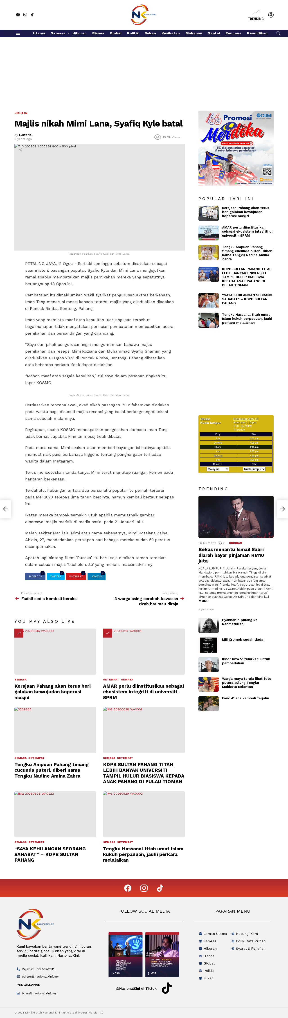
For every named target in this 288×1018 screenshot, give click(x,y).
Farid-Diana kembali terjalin (245, 698)
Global (116, 33)
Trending (256, 19)
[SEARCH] (278, 33)
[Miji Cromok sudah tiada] (208, 645)
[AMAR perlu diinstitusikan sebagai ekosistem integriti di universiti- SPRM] (144, 652)
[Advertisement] (144, 70)
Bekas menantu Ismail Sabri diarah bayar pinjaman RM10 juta (231, 555)
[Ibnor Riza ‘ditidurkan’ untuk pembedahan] (208, 664)
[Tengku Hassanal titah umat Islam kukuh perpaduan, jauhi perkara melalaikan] (144, 814)
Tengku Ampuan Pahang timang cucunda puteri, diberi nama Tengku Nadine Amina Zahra (51, 770)
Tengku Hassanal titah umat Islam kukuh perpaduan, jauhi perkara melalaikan (143, 854)
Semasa (58, 33)
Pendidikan (257, 33)
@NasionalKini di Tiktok (136, 989)
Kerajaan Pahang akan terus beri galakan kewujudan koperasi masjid (52, 691)
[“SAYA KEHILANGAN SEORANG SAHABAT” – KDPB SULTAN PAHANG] (55, 814)
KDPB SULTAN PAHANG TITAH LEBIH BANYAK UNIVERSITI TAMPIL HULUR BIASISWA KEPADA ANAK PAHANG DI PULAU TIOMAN (143, 773)
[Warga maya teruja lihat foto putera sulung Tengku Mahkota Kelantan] (208, 684)
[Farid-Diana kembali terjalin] (208, 703)
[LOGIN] (271, 14)
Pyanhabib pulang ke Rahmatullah (239, 622)
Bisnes (98, 33)
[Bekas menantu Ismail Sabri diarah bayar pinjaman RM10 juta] (236, 517)
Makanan (193, 33)
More (203, 601)
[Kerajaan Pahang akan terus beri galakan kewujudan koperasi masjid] (55, 652)
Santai (214, 33)
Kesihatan (171, 33)
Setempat (111, 679)
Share (20, 149)
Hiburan (79, 33)
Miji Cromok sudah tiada (242, 640)
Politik (133, 33)
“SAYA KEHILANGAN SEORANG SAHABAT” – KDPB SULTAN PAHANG (50, 854)
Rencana (233, 33)
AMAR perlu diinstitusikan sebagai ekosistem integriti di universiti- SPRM (143, 691)
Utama (39, 33)
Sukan (150, 33)
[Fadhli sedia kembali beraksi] (5, 509)
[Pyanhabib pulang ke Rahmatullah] (208, 625)
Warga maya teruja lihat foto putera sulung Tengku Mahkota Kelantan (246, 683)
